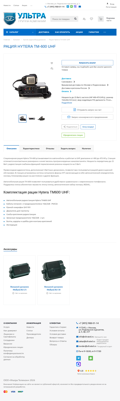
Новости (30, 327)
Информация (33, 323)
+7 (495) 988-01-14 (55, 7)
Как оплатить (62, 32)
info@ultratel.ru (86, 337)
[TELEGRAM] (78, 358)
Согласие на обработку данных (14, 358)
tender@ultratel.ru (87, 346)
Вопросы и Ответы (58, 341)
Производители (33, 334)
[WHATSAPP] (90, 358)
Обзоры (53, 344)
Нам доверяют (10, 330)
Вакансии (8, 343)
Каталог (14, 32)
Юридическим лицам (13, 347)
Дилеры (30, 337)
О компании (10, 323)
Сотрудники (9, 340)
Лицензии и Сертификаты (10, 335)
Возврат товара (57, 337)
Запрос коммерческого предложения (89, 117)
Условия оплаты (57, 330)
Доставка (44, 32)
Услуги (7, 327)
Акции (79, 32)
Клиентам (55, 323)
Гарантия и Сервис (58, 327)
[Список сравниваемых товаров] (84, 20)
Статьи (29, 330)
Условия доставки (58, 334)
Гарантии (94, 32)
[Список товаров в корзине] (106, 21)
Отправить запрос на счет (89, 109)
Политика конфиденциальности (14, 351)
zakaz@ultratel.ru (86, 341)
